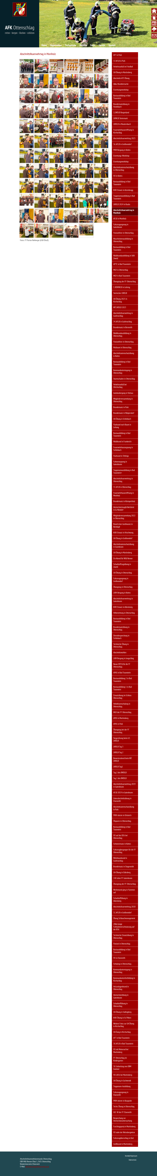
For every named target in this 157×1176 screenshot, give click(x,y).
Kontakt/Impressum (131, 1156)
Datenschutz (133, 1160)
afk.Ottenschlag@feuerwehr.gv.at (37, 1166)
